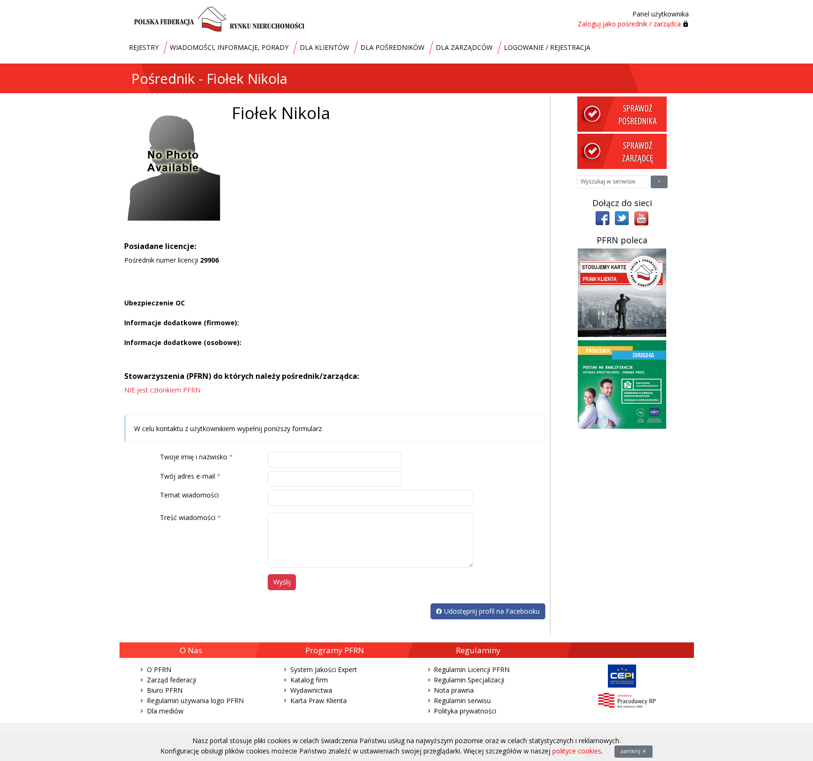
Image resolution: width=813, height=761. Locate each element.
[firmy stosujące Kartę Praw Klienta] (622, 292)
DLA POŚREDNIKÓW (392, 47)
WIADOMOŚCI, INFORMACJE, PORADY (229, 47)
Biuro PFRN (165, 690)
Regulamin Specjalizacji (469, 679)
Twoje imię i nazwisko (193, 456)
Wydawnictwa (311, 690)
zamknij (631, 751)
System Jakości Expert (323, 669)
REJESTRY (144, 47)
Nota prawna (454, 690)
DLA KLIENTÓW (324, 47)
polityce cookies (576, 750)
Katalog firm (309, 679)
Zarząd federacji (171, 679)
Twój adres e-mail (187, 476)
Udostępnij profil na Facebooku (491, 611)
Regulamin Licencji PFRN (472, 669)
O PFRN (159, 669)
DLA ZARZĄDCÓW (464, 47)
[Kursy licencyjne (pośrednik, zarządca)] (622, 383)
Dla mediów (165, 710)
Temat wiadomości (189, 494)
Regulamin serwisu (462, 700)
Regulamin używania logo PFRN (195, 700)
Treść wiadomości (187, 517)
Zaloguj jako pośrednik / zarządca (629, 23)
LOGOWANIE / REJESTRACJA (547, 47)
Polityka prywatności (465, 710)
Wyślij (282, 581)
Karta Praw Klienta (318, 700)
